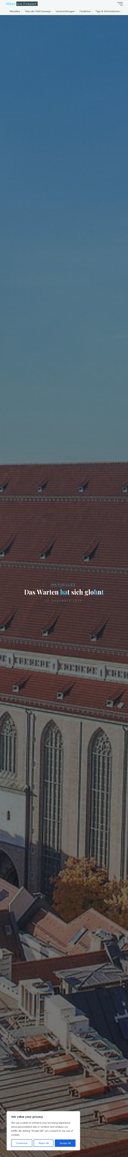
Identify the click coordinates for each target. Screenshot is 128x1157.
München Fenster (21, 4)
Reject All (44, 1143)
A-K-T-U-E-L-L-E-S (63, 584)
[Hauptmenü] (120, 4)
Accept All (65, 1143)
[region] (43, 1130)
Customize (22, 1143)
